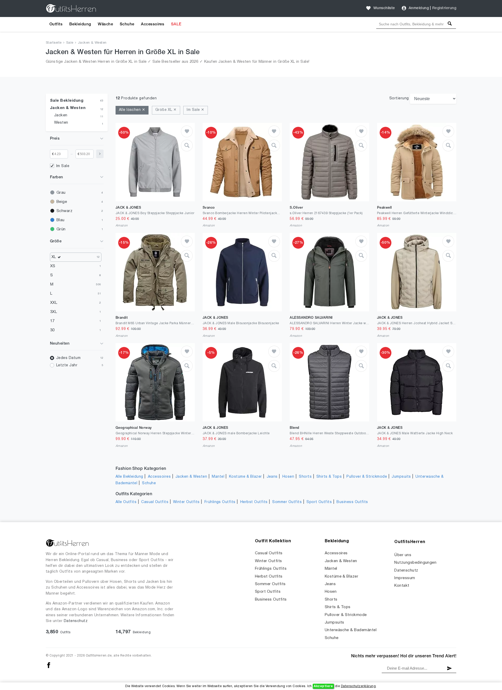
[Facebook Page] (49, 665)
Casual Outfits (154, 502)
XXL (53, 303)
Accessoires (152, 24)
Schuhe (127, 24)
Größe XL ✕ (166, 110)
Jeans (272, 476)
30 (52, 330)
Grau (61, 193)
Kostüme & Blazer (245, 476)
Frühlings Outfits (220, 502)
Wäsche (105, 24)
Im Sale (62, 166)
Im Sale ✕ (195, 110)
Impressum (404, 578)
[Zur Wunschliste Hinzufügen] (187, 131)
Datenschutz (76, 621)
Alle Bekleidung (129, 476)
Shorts (305, 476)
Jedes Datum (68, 358)
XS (52, 266)
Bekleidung (80, 24)
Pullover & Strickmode (366, 476)
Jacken (60, 115)
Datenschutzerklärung (358, 686)
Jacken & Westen (92, 42)
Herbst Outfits (254, 502)
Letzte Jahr (66, 365)
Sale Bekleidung (66, 100)
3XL (53, 312)
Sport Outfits (319, 502)
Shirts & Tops (329, 476)
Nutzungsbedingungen (415, 562)
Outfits (55, 24)
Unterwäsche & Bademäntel (351, 630)
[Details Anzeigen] (187, 145)
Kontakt (401, 586)
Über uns (402, 555)
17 (52, 321)
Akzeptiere (323, 686)
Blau (60, 220)
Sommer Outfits (287, 502)
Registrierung (444, 8)
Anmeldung (419, 8)
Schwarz (64, 211)
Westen (61, 122)
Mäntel (218, 476)
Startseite (54, 42)
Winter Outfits (186, 502)
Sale (69, 42)
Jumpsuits (401, 476)
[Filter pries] (100, 154)
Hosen (288, 476)
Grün (61, 229)
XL (54, 257)
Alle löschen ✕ (132, 110)
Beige (61, 202)
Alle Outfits (126, 502)
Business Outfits (352, 502)
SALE (176, 24)
